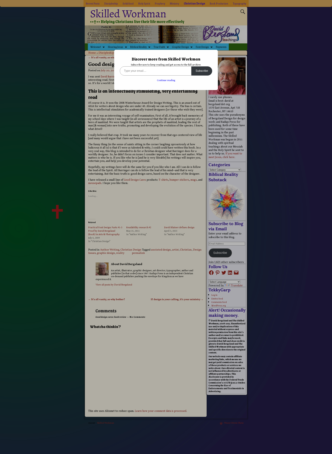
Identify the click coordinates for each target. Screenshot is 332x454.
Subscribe (202, 70)
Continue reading (166, 80)
